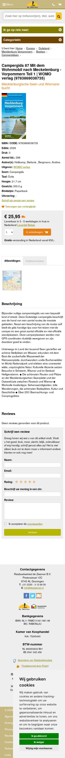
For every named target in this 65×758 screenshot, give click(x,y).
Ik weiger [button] (39, 742)
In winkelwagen (34, 232)
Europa (30, 48)
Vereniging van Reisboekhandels (35, 660)
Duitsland (44, 48)
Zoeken (59, 16)
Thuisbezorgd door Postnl (34, 665)
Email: (8, 471)
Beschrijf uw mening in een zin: (23, 489)
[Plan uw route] (39, 595)
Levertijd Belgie (26, 225)
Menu (9, 4)
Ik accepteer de (26, 523)
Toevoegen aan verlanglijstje (20, 206)
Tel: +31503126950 (53, 4)
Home (19, 48)
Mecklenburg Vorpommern (17, 51)
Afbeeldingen (12, 261)
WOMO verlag (22, 167)
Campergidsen (10, 55)
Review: (9, 500)
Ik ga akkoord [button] (39, 735)
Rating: (8, 482)
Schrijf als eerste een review (18, 200)
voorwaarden (35, 523)
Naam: (8, 460)
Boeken (40, 51)
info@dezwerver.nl (34, 587)
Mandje (60, 4)
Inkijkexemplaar (35, 261)
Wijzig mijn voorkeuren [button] (39, 748)
